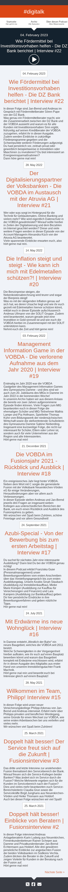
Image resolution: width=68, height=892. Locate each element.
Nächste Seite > (55, 872)
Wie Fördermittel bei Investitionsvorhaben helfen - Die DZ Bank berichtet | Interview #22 (34, 91)
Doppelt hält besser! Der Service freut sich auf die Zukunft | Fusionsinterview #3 (34, 751)
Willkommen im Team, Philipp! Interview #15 (34, 694)
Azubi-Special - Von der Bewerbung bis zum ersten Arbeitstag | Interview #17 (34, 543)
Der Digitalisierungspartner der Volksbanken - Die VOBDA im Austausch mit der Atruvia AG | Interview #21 (34, 189)
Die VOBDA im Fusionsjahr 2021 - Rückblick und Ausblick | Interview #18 (34, 464)
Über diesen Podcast (56, 22)
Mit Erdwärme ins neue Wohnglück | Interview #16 (34, 627)
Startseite (11, 22)
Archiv (34, 22)
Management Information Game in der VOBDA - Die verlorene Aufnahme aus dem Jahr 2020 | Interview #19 (34, 360)
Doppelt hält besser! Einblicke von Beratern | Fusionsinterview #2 (34, 820)
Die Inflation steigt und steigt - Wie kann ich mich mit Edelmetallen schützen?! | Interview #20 (34, 271)
